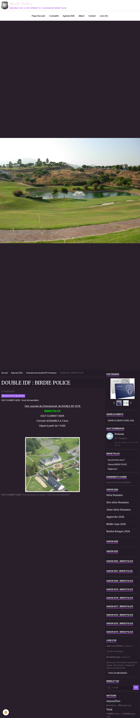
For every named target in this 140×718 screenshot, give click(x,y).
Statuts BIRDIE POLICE (117, 464)
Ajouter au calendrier (14, 396)
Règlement (112, 469)
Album (81, 16)
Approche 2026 (115, 516)
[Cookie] (6, 712)
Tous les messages (117, 673)
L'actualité (54, 16)
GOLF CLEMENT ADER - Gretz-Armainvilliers (20, 400)
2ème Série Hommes (118, 509)
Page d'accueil (38, 16)
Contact (92, 16)
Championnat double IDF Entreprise (41, 373)
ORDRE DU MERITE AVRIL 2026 (121, 420)
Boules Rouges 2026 (118, 531)
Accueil (4, 373)
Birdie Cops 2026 (116, 524)
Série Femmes (114, 495)
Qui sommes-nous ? (116, 460)
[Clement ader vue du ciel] (52, 464)
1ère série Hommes (117, 502)
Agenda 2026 (69, 16)
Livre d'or (104, 16)
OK (136, 687)
